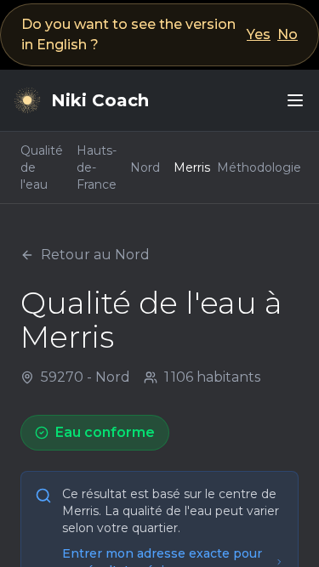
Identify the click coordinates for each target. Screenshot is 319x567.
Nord (145, 167)
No (287, 34)
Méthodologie (259, 167)
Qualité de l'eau (41, 167)
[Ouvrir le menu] (295, 100)
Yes (259, 34)
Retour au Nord (95, 255)
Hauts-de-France (97, 167)
